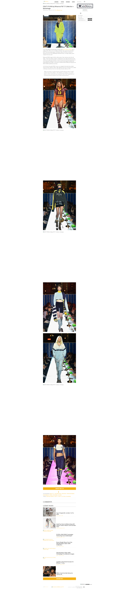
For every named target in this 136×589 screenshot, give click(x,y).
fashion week (70, 493)
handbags (46, 495)
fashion (64, 493)
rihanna (55, 495)
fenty (56, 496)
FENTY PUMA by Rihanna (67, 49)
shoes (60, 495)
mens (50, 495)
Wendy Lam (59, 10)
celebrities (58, 493)
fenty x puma (62, 496)
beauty (52, 493)
